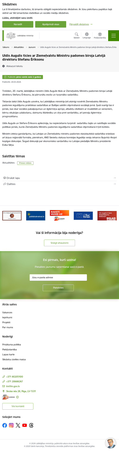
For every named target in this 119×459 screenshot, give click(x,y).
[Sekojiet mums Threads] (31, 425)
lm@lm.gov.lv (13, 386)
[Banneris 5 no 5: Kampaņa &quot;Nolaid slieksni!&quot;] (107, 215)
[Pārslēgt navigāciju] (113, 35)
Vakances (7, 312)
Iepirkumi (7, 317)
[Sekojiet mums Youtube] (24, 425)
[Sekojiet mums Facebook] (4, 425)
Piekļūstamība (9, 349)
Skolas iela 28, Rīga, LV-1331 (21, 391)
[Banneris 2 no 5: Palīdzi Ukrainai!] (35, 215)
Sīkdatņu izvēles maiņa (14, 359)
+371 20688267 (14, 381)
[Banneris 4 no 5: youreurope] (83, 215)
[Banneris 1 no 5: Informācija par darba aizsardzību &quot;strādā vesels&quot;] (12, 215)
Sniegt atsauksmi (59, 242)
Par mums (7, 327)
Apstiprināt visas (50, 24)
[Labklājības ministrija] (19, 35)
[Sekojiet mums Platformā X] (18, 425)
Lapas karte (8, 354)
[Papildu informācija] (17, 397)
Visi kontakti (18, 406)
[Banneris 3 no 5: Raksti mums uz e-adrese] (59, 215)
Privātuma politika (11, 344)
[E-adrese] (8, 397)
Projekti (6, 322)
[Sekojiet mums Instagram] (11, 425)
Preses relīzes (25, 163)
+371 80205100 (14, 376)
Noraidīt (18, 24)
